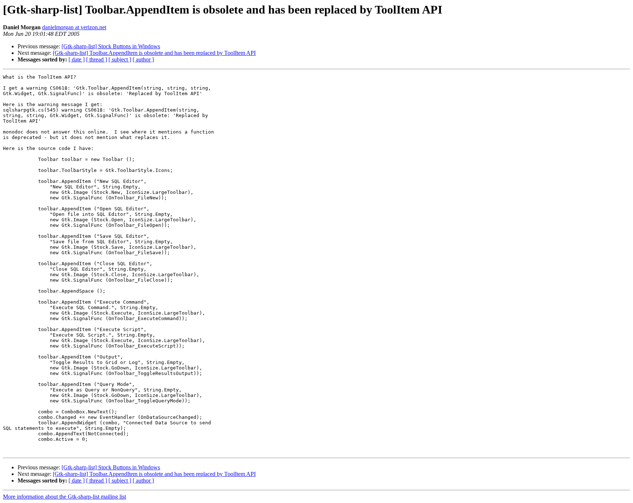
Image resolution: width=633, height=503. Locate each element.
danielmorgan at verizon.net (74, 27)
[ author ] (143, 59)
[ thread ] (96, 59)
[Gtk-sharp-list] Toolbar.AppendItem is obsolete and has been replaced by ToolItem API (154, 53)
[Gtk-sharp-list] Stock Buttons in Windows (111, 46)
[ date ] (77, 59)
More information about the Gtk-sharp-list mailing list (64, 496)
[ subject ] (119, 59)
